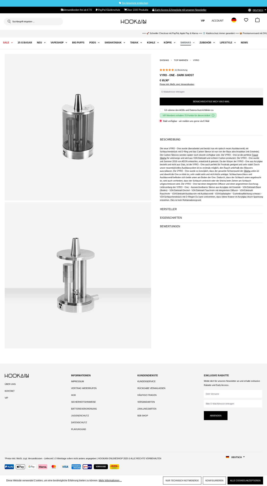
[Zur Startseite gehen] (133, 21)
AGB (73, 395)
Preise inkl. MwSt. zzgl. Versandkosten (177, 84)
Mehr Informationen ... (110, 480)
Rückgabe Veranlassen (151, 388)
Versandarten (146, 402)
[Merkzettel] (246, 21)
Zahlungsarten (146, 409)
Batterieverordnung (84, 409)
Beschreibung (170, 139)
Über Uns (10, 384)
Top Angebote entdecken (135, 3)
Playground (78, 429)
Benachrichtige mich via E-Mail (211, 101)
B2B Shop (142, 415)
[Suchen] (9, 21)
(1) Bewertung (181, 70)
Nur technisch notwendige (182, 480)
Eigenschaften (171, 217)
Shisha (247, 171)
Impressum (77, 381)
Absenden (215, 415)
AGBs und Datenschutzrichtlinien (195, 110)
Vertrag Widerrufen (84, 388)
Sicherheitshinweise (83, 402)
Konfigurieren (214, 480)
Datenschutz (79, 422)
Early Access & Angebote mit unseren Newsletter (180, 10)
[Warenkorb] (257, 21)
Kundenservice (146, 381)
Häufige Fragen (147, 395)
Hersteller (168, 209)
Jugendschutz (80, 415)
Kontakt (10, 391)
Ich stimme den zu (188, 110)
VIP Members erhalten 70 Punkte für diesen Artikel (186, 115)
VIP (6, 398)
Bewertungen (170, 226)
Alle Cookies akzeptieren (245, 480)
